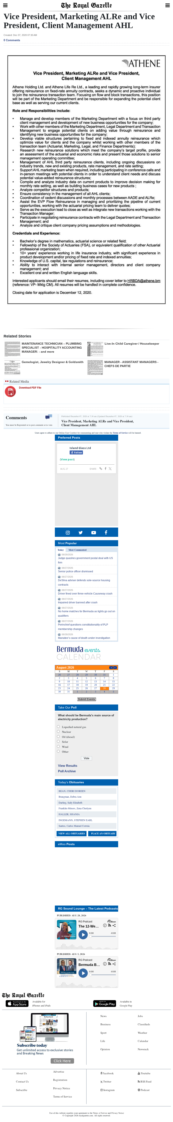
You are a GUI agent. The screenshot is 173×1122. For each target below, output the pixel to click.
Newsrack (143, 1049)
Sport (103, 1033)
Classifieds (144, 1024)
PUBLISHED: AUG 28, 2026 (71, 915)
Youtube (145, 1073)
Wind (65, 747)
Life (102, 1041)
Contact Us (22, 1081)
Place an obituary (103, 833)
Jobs (140, 1016)
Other (65, 751)
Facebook (108, 1073)
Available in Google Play (126, 1003)
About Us (21, 1073)
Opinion (105, 1049)
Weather (142, 1033)
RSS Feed (145, 1081)
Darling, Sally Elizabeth (70, 802)
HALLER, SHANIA (69, 814)
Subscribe (21, 1090)
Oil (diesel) (68, 737)
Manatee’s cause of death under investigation (84, 637)
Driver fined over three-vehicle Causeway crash (85, 593)
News (103, 1016)
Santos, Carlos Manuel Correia (74, 825)
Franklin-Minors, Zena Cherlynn (75, 808)
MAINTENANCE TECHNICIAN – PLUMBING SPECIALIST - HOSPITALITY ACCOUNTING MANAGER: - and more (52, 347)
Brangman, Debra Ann (70, 796)
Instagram (109, 1090)
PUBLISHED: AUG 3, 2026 (71, 954)
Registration (60, 1080)
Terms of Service (120, 433)
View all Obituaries (71, 833)
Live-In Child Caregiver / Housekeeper (132, 343)
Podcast (145, 1090)
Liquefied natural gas (74, 727)
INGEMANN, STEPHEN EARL (75, 820)
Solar (65, 742)
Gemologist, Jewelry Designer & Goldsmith (53, 362)
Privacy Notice (61, 1088)
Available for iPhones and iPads (41, 1003)
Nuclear (66, 732)
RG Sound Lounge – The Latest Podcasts (88, 908)
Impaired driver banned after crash (77, 602)
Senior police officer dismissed (75, 571)
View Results (67, 765)
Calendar (143, 1041)
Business (105, 1024)
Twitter (107, 1081)
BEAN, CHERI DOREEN (72, 791)
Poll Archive (67, 771)
